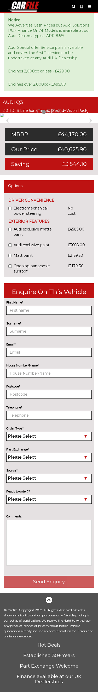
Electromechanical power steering (31, 211)
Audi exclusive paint (31, 245)
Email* (11, 344)
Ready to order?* (18, 491)
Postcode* (13, 386)
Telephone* (14, 407)
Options (15, 186)
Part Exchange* (17, 449)
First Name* (14, 302)
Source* (12, 470)
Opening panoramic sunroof (32, 269)
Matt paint (23, 255)
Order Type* (15, 428)
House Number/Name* (22, 365)
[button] (7, 116)
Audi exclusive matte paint (33, 232)
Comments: (14, 516)
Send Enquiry (49, 582)
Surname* (13, 323)
